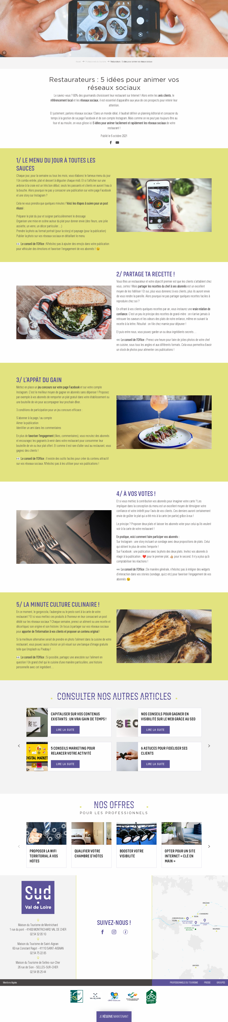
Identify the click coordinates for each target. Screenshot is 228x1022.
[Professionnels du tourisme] (125, 932)
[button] (164, 205)
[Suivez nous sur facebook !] (102, 932)
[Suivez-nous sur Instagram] (114, 932)
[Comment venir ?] (190, 907)
